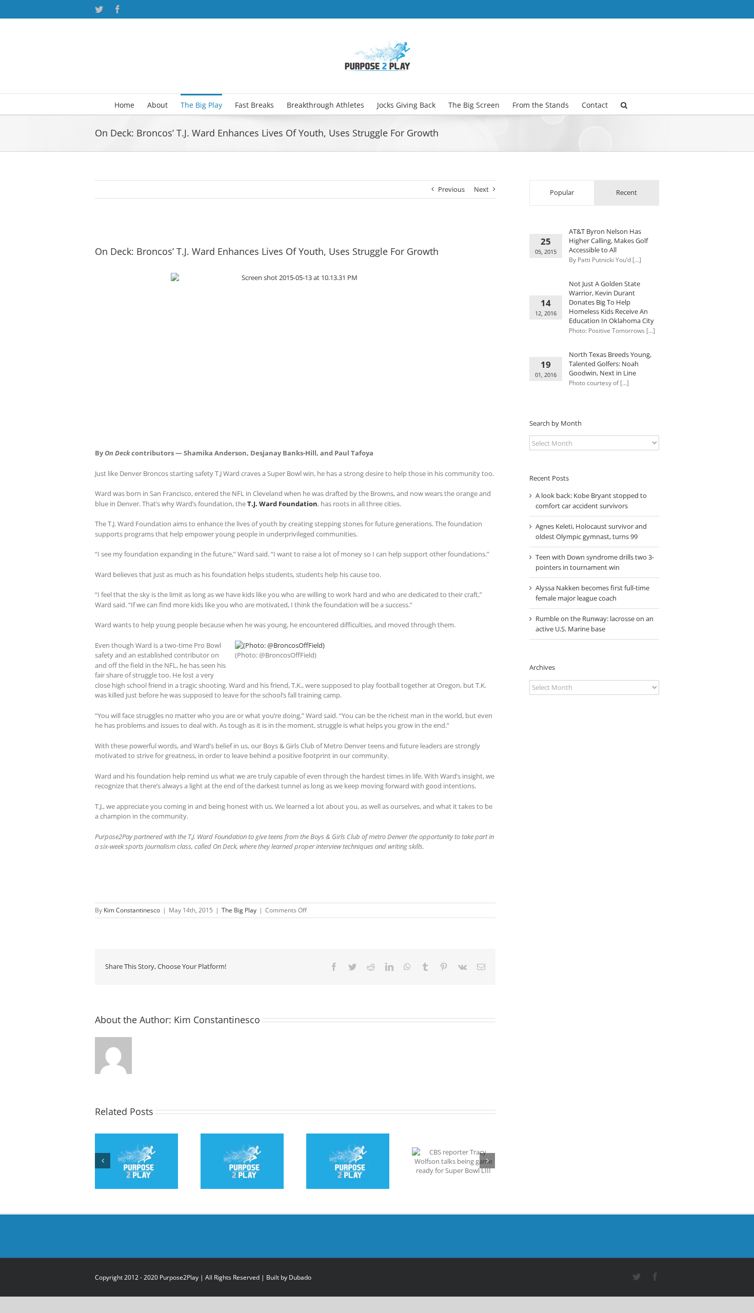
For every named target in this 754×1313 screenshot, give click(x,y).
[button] (624, 104)
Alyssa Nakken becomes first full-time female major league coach (592, 593)
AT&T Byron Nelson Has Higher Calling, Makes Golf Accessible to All (608, 240)
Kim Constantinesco (132, 910)
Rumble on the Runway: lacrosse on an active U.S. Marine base (594, 623)
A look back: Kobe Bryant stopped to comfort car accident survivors (591, 500)
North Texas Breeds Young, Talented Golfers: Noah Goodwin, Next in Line (610, 363)
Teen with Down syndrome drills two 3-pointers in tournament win (594, 562)
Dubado (300, 1277)
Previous (451, 189)
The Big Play (239, 910)
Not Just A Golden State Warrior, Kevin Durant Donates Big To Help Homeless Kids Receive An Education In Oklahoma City (611, 302)
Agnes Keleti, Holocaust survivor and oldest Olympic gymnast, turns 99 (591, 531)
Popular (562, 192)
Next (481, 189)
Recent (626, 192)
